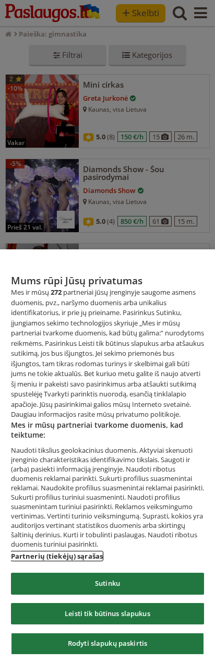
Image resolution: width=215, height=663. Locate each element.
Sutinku (107, 583)
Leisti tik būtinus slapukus (107, 613)
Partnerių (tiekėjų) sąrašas (57, 556)
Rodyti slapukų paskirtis (107, 643)
